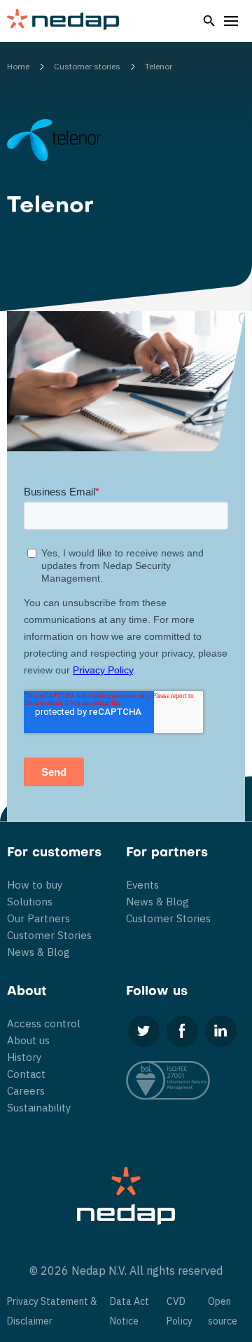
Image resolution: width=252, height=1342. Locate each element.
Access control (43, 1023)
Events (142, 884)
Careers (26, 1090)
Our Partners (38, 918)
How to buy (34, 884)
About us (28, 1040)
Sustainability (39, 1107)
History (24, 1057)
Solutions (29, 901)
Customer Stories (49, 935)
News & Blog (38, 952)
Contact (26, 1074)
